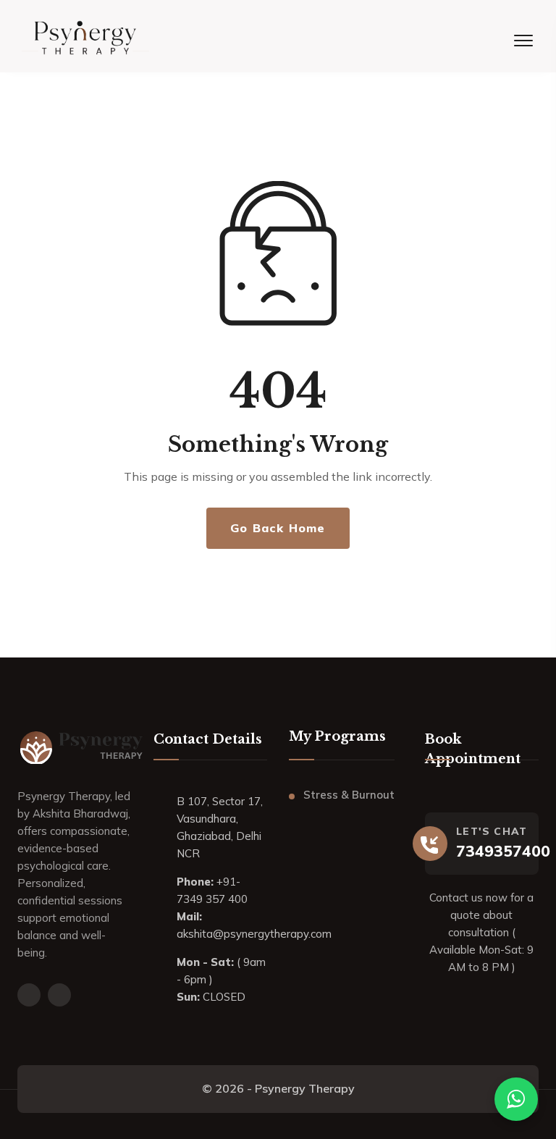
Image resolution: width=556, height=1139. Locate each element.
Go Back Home (277, 528)
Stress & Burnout (349, 795)
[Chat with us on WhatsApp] (516, 1099)
